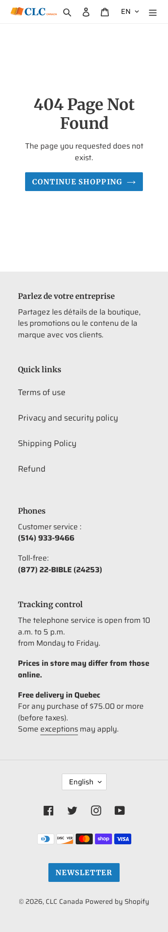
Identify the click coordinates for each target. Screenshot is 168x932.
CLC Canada (64, 901)
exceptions (59, 729)
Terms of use (41, 392)
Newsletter (84, 872)
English (81, 781)
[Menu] (152, 11)
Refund (32, 469)
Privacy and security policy (68, 418)
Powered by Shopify (117, 901)
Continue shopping (77, 181)
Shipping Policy (47, 443)
